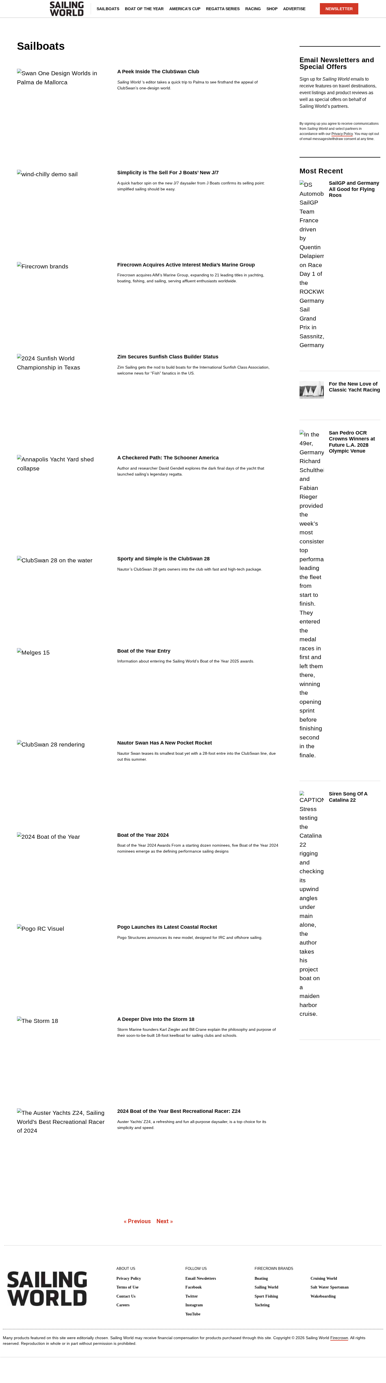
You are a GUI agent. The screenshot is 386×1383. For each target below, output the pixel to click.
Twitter (191, 1296)
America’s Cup (184, 9)
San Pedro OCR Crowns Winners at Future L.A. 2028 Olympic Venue (352, 442)
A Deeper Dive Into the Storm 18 (155, 1019)
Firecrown (339, 1337)
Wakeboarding (323, 1296)
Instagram (194, 1305)
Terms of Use (127, 1287)
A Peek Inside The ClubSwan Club (158, 71)
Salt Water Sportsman (330, 1287)
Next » (165, 1221)
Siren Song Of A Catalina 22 (348, 797)
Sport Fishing (266, 1296)
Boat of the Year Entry (143, 651)
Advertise (294, 9)
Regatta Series (223, 9)
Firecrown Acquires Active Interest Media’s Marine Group (186, 265)
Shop (271, 9)
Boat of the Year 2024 (143, 835)
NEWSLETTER (339, 9)
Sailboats (108, 9)
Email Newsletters (200, 1278)
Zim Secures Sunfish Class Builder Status (167, 357)
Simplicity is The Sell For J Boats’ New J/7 (168, 172)
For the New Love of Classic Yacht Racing (354, 387)
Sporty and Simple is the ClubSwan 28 (163, 559)
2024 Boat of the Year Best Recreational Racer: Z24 (178, 1111)
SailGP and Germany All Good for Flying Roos (354, 189)
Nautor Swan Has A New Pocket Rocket (164, 743)
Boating (261, 1278)
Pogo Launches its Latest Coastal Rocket (167, 927)
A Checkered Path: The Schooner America (168, 458)
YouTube (192, 1314)
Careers (122, 1305)
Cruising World (324, 1278)
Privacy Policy (342, 134)
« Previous (137, 1221)
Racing (253, 9)
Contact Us (125, 1296)
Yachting (262, 1305)
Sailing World (266, 1287)
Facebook (193, 1287)
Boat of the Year (144, 9)
